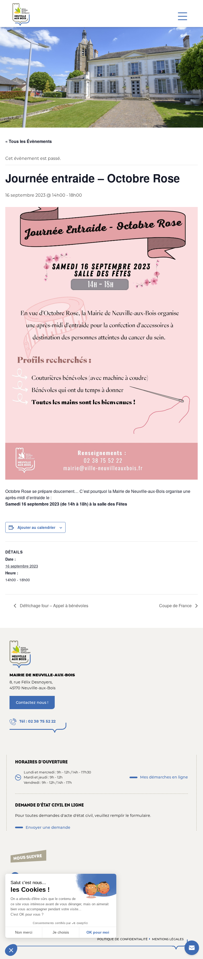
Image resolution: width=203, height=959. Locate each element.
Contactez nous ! (32, 702)
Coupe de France (176, 605)
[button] (11, 950)
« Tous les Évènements (28, 141)
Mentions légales (168, 939)
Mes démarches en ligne (164, 777)
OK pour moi (97, 932)
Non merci (23, 932)
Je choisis (61, 932)
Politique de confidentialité (122, 939)
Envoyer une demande (48, 827)
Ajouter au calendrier (36, 527)
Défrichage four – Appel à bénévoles (53, 605)
